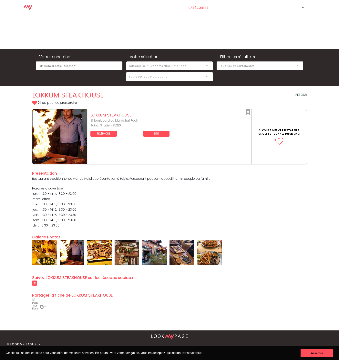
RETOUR (301, 94)
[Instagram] (334, 8)
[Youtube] (325, 8)
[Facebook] (316, 8)
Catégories (198, 7)
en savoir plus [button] (192, 353)
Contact (223, 7)
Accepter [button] (317, 353)
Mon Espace (250, 7)
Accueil (174, 7)
